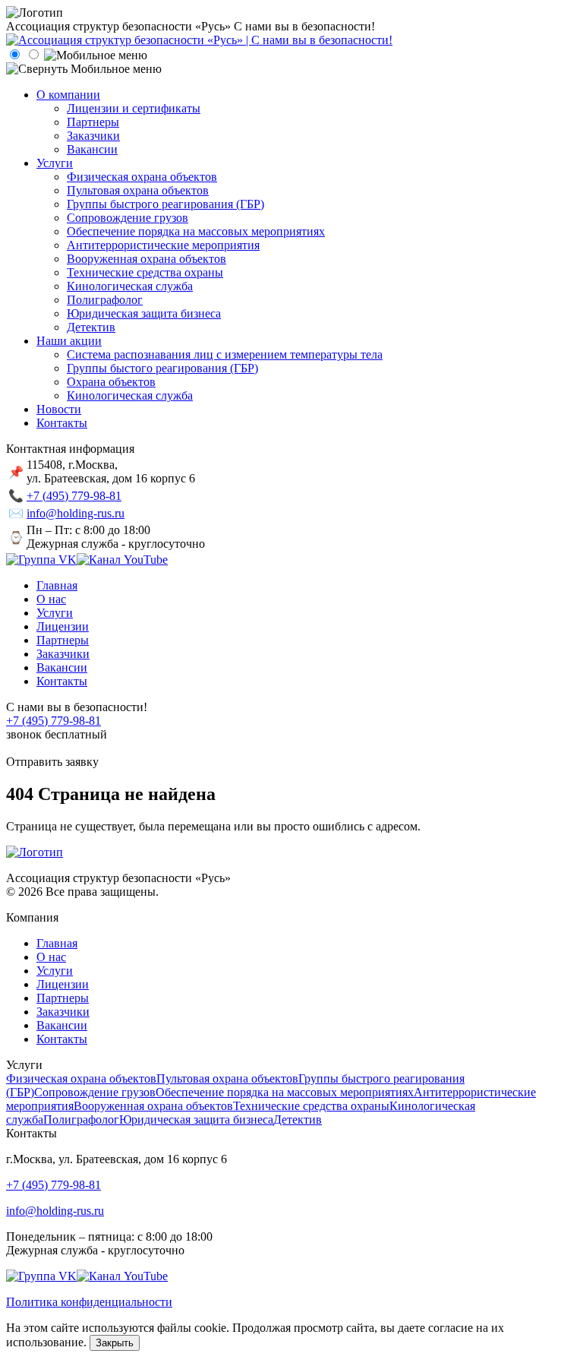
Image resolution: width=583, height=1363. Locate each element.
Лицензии (62, 984)
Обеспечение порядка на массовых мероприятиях (285, 1092)
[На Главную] (199, 39)
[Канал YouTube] (122, 559)
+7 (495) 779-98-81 (74, 495)
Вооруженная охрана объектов (153, 1105)
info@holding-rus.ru (75, 513)
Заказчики (63, 1011)
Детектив (297, 1119)
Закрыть (115, 1343)
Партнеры (62, 997)
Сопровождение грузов (95, 1092)
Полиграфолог (81, 1119)
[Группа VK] (41, 559)
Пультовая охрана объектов (227, 1078)
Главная (56, 943)
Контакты (61, 1039)
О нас (51, 956)
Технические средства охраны (311, 1105)
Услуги (54, 970)
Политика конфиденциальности (89, 1301)
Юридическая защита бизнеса (196, 1119)
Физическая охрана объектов (81, 1078)
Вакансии (61, 1025)
